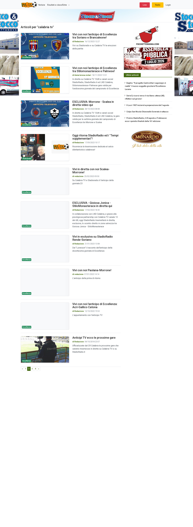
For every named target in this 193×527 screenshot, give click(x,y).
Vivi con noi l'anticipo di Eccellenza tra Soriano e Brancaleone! (94, 36)
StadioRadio (26, 159)
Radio (157, 5)
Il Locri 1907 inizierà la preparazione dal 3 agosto (147, 105)
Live (145, 5)
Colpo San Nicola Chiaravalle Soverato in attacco (147, 112)
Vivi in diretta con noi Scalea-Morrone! (90, 171)
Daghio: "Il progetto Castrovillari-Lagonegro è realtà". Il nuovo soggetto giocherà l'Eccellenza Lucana (145, 86)
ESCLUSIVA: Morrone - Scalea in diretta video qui (93, 103)
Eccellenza (26, 57)
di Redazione (78, 41)
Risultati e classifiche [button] (57, 5)
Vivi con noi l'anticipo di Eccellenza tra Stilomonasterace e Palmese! (94, 69)
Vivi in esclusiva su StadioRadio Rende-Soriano (92, 238)
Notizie (41, 5)
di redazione (77, 176)
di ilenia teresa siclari (81, 75)
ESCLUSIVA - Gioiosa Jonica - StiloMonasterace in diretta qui (92, 204)
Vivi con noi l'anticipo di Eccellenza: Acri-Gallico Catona (94, 305)
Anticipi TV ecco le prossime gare (94, 337)
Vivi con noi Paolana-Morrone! (91, 270)
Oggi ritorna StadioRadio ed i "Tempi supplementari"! (95, 137)
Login (168, 5)
